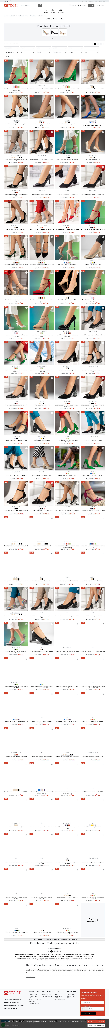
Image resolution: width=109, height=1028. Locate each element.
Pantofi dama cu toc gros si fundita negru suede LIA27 (92, 406)
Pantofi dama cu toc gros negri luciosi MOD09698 (16, 791)
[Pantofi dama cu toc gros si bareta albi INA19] (14, 122)
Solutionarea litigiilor (59, 999)
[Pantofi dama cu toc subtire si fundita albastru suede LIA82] (64, 263)
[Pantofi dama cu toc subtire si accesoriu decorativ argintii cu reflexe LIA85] (13, 87)
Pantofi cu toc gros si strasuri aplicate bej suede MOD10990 (92, 898)
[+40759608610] (8, 1)
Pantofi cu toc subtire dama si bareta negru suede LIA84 (42, 265)
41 (20, 155)
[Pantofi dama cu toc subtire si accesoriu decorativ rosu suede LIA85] (15, 87)
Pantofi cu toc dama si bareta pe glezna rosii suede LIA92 (16, 757)
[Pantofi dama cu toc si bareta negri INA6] (43, 931)
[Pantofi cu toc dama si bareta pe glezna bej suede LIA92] (40, 228)
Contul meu (84, 1)
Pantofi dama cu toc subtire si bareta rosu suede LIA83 (93, 230)
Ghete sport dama (60, 959)
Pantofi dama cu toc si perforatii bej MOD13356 (93, 88)
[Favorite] (72, 5)
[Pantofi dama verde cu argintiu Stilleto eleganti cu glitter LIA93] (17, 649)
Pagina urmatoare (91, 920)
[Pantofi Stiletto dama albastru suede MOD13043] (91, 474)
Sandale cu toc (55, 958)
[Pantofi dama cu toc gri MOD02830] (95, 825)
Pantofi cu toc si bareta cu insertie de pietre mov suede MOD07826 (67, 792)
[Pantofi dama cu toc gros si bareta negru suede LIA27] (92, 403)
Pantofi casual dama (31, 956)
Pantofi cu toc (69, 956)
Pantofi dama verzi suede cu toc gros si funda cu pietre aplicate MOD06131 (41, 687)
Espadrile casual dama (43, 956)
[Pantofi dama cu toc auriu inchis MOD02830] (92, 825)
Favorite (95, 1)
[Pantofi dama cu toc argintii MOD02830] (90, 825)
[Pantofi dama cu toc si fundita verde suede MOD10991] (68, 439)
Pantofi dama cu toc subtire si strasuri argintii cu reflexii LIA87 (16, 335)
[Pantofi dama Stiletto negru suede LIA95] (17, 228)
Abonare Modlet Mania (35, 999)
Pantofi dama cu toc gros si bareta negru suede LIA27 (41, 511)
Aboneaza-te (88, 1013)
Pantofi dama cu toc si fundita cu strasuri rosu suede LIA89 (67, 933)
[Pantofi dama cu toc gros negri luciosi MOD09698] (18, 579)
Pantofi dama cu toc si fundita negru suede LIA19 (16, 510)
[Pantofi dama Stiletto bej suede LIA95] (15, 228)
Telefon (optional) (86, 1006)
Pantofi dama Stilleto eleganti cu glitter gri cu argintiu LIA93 (16, 652)
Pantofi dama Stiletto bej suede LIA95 (67, 299)
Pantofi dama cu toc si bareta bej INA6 (42, 932)
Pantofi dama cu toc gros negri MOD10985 (93, 580)
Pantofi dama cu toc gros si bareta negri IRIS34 (16, 932)
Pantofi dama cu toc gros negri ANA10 (93, 440)
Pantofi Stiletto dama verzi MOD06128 (67, 475)
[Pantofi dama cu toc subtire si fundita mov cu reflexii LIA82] (66, 263)
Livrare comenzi (33, 994)
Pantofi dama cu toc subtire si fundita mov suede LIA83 (93, 511)
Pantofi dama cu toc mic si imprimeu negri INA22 (92, 334)
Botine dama (78, 954)
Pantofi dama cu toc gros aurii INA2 (93, 264)
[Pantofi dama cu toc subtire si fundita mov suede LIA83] (91, 228)
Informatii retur (33, 998)
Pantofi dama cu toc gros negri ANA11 (42, 545)
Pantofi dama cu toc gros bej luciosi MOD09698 (16, 580)
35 (13, 85)
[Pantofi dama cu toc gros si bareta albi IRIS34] (13, 931)
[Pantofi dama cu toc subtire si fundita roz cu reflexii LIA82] (68, 263)
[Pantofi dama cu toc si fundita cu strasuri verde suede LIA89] (17, 368)
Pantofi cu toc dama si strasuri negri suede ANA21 (67, 616)
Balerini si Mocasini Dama (47, 954)
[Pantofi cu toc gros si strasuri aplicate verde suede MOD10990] (69, 87)
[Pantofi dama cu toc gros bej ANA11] (14, 157)
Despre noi (57, 994)
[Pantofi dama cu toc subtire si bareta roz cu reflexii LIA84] (13, 263)
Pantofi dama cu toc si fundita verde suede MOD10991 (67, 441)
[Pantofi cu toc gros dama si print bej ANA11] (12, 157)
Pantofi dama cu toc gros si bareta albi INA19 (67, 159)
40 (70, 85)
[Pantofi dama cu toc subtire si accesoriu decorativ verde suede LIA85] (18, 87)
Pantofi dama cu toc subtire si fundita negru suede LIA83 (67, 827)
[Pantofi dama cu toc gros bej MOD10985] (40, 579)
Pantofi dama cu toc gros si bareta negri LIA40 (16, 405)
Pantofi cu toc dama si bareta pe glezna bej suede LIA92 (42, 230)
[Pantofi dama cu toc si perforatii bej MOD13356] (92, 87)
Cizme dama (22, 956)
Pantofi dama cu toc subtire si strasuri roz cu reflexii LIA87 (92, 300)
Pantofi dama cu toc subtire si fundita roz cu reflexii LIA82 (67, 265)
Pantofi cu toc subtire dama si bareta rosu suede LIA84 (41, 300)
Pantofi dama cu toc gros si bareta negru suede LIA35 (92, 370)
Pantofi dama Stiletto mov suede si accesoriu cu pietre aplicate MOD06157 (67, 722)
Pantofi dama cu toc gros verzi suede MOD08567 (42, 826)
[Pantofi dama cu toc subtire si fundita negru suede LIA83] (93, 228)
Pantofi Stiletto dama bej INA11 (93, 159)
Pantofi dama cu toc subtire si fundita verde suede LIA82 (93, 546)
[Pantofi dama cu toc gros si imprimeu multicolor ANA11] (16, 157)
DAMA (46, 12)
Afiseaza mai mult (30, 977)
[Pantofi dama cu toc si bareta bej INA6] (41, 931)
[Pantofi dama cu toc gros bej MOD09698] (13, 579)
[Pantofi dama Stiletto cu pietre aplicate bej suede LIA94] (64, 333)
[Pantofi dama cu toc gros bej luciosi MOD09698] (17, 579)
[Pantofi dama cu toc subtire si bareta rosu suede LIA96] (17, 192)
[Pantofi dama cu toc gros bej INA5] (66, 368)
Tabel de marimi (71, 998)
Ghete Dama (86, 954)
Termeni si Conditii (46, 994)
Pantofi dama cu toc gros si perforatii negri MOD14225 (42, 722)
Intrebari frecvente (101, 1)
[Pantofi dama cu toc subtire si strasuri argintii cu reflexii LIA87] (92, 298)
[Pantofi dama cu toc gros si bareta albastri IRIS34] (15, 931)
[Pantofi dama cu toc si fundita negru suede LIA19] (15, 509)
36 (15, 85)
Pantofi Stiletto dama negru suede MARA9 (93, 756)
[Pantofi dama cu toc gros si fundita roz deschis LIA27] (95, 403)
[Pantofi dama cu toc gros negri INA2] (94, 263)
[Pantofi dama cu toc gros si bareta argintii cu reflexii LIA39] (15, 439)
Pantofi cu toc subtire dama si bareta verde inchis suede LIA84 (16, 265)
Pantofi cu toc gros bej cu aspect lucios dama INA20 (16, 300)
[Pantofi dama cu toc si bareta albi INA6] (40, 931)
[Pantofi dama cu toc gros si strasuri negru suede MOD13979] (68, 860)
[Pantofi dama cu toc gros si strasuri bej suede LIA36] (40, 122)
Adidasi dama (28, 954)
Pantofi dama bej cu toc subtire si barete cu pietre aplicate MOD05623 (93, 687)
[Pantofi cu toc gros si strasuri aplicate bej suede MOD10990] (65, 87)
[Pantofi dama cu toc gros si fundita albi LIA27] (90, 403)
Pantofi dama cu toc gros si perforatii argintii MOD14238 (41, 757)
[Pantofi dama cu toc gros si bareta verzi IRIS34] (18, 931)
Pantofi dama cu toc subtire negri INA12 (41, 194)
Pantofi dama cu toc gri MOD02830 (93, 826)
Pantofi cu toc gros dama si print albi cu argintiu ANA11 (16, 160)
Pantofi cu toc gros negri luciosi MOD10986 (93, 791)
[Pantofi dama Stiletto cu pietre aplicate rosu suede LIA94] (70, 333)
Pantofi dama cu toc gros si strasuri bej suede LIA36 (42, 124)
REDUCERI (61, 12)
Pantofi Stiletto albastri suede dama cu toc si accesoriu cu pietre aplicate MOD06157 (93, 124)
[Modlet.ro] (11, 5)
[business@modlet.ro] (5, 1)
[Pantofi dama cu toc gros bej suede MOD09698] (15, 579)
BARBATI (52, 12)
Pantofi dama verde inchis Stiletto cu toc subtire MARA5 (67, 652)
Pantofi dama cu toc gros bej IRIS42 (16, 826)
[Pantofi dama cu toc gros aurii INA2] (93, 263)
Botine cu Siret (39, 959)
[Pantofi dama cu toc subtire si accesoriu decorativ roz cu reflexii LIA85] (17, 87)
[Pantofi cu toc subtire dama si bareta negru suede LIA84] (15, 263)
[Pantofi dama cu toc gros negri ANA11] (21, 157)
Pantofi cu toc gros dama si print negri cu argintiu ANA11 (67, 757)
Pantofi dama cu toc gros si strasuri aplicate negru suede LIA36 (67, 406)
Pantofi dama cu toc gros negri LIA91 (93, 616)
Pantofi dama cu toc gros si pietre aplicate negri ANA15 (67, 687)
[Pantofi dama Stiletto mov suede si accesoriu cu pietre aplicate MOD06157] (95, 122)
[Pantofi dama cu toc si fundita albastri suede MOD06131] (40, 685)
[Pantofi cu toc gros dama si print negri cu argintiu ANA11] (19, 157)
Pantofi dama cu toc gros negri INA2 (41, 440)
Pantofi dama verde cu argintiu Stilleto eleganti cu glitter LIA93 (16, 687)
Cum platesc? (70, 996)
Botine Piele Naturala (86, 958)
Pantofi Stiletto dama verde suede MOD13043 (93, 475)
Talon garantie (32, 1001)
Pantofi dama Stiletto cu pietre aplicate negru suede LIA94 (67, 335)
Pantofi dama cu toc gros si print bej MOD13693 (16, 862)
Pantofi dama (33, 15)
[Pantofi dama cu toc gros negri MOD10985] (42, 579)
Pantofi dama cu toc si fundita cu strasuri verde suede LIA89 (16, 370)
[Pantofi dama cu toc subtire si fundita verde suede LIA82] (70, 263)
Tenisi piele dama (21, 958)
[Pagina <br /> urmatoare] (104, 44)
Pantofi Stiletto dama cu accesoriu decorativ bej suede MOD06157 (16, 722)
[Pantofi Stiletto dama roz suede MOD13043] (93, 474)
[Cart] (91, 5)
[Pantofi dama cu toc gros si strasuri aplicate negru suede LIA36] (41, 122)
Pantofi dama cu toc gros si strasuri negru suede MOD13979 (67, 862)
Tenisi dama (36, 954)
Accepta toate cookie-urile (96, 1021)
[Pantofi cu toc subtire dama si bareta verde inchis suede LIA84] (18, 263)
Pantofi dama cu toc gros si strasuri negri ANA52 (41, 159)
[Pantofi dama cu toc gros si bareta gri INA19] (16, 122)
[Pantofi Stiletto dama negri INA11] (69, 122)
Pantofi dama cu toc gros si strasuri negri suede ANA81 (41, 616)
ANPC (56, 998)
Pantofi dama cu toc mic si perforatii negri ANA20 (41, 88)
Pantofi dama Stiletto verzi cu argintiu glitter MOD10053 (16, 898)
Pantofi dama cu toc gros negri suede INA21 (67, 194)
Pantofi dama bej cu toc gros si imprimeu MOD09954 (42, 898)
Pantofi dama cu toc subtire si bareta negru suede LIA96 (16, 195)
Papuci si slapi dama (69, 954)
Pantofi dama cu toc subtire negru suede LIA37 (93, 194)
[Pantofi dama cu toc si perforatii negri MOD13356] (93, 87)
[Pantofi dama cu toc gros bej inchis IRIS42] (17, 825)
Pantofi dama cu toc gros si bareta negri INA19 (16, 124)
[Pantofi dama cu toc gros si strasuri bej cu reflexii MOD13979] (66, 860)
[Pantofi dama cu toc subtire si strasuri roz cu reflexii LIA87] (93, 298)
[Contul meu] (81, 5)
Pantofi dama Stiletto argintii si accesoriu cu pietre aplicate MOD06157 (42, 792)
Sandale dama (58, 954)
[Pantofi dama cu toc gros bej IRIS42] (15, 825)
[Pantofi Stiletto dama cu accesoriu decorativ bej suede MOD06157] (93, 122)
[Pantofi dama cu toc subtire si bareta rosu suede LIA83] (94, 228)
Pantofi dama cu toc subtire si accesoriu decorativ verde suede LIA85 (67, 546)
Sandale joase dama (32, 958)
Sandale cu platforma (44, 958)
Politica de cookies (70, 1021)
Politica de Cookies (47, 996)
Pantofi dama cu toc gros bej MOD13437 (41, 475)
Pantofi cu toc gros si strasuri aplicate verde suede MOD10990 (67, 89)
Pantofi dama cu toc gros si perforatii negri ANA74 (93, 862)
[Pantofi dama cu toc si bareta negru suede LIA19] (17, 509)
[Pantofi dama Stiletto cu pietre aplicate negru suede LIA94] (68, 333)
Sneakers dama (78, 956)
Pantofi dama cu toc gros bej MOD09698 (67, 897)
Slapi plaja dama (76, 958)
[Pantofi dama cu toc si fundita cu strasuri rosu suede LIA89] (15, 368)
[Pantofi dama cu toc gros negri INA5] (68, 368)
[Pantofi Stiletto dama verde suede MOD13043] (94, 474)
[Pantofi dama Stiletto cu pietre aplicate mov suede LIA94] (66, 333)
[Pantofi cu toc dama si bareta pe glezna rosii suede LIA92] (42, 228)
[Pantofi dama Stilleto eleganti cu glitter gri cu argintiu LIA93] (15, 649)
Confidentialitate (58, 996)
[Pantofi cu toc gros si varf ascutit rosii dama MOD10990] (67, 87)
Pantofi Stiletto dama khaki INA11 (41, 405)
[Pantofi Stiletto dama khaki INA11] (67, 122)
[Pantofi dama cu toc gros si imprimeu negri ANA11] (18, 157)
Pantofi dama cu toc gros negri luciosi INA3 (16, 475)
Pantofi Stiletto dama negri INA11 (67, 124)
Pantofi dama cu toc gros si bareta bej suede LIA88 (41, 335)
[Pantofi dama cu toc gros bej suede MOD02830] (93, 825)
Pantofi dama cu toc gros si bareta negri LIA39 (16, 440)
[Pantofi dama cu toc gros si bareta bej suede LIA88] (40, 333)
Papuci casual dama (65, 958)
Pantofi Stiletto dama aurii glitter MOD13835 (67, 580)
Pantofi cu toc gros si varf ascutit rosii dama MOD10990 (93, 722)
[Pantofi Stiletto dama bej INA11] (65, 122)
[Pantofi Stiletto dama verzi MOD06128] (68, 474)
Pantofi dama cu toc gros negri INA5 (67, 370)
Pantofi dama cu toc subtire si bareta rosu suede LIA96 (67, 230)
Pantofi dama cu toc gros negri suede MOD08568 (93, 651)
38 (18, 85)
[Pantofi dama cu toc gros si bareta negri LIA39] (17, 439)
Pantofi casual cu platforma (58, 956)
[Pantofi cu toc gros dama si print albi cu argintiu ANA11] (10, 157)
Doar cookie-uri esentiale (96, 1025)
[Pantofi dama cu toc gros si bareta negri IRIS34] (17, 931)
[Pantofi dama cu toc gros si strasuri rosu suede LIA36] (43, 122)
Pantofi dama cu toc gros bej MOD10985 (41, 580)
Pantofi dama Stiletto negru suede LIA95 (16, 229)
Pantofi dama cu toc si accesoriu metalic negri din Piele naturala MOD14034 (67, 511)
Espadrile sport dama (89, 956)
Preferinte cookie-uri (11, 1025)
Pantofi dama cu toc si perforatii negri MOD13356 (41, 651)
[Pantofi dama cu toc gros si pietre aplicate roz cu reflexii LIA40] (17, 403)
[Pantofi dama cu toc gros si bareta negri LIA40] (15, 403)
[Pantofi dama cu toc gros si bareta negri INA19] (18, 122)
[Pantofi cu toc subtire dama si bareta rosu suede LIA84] (17, 263)
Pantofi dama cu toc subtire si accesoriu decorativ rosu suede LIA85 (16, 89)
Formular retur (90, 1)
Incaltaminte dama (23, 15)
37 (16, 85)
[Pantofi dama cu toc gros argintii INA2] (91, 263)
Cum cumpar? (71, 994)
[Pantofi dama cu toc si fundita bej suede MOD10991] (66, 439)
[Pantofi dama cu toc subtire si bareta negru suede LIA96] (15, 192)
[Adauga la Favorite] (26, 62)
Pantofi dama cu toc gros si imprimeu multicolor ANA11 (16, 616)
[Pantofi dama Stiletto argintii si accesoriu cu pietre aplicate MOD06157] (92, 122)
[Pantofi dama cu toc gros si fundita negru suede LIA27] (93, 403)
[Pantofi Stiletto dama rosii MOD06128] (66, 474)
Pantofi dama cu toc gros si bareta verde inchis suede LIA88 (41, 370)
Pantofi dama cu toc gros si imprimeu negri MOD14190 (41, 862)
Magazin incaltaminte (9, 15)
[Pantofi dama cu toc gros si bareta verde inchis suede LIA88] (42, 333)
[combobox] (84, 1009)
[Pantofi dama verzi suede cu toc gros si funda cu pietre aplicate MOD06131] (42, 685)
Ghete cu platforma (50, 959)
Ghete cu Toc (70, 959)
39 (44, 85)
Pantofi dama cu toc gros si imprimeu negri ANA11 (16, 545)
